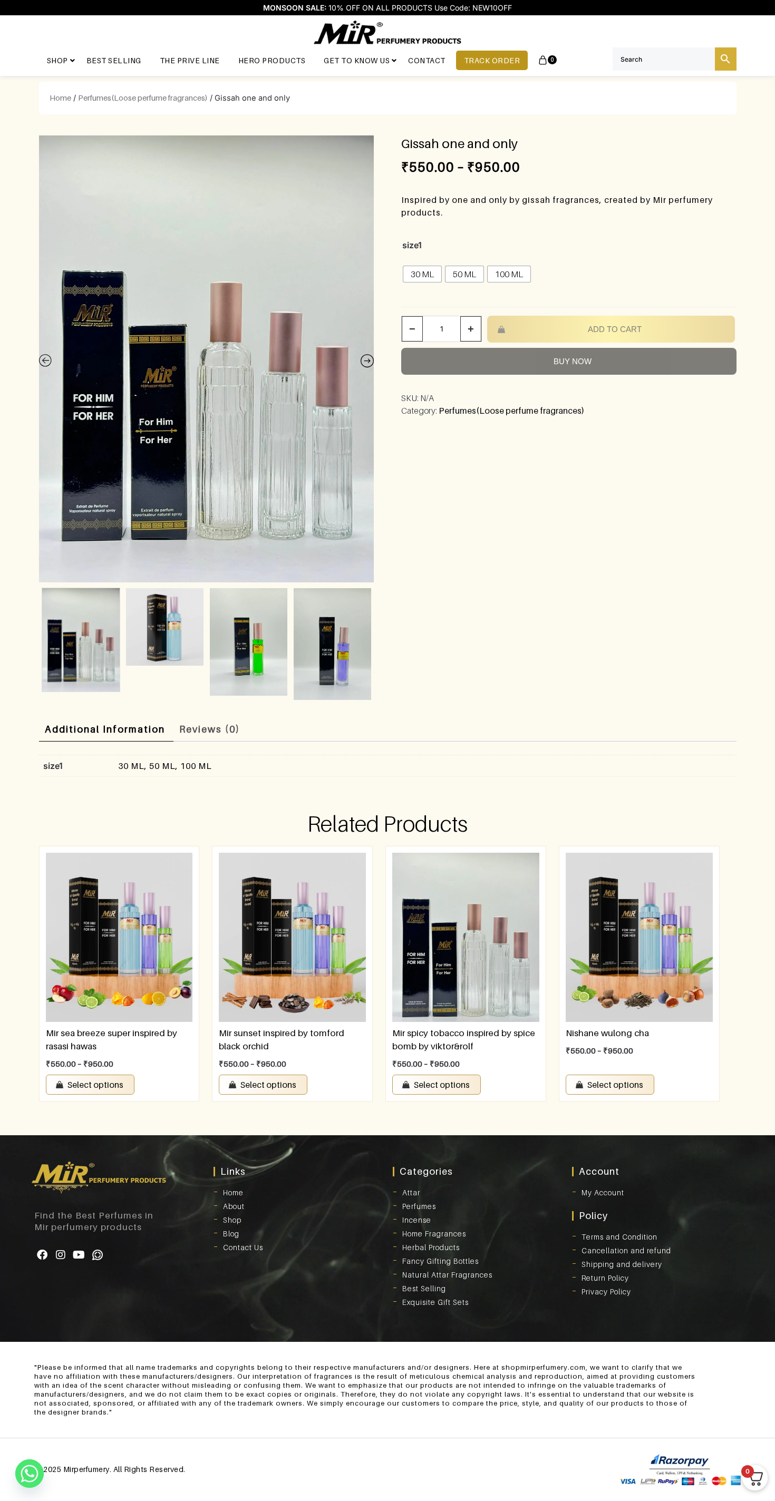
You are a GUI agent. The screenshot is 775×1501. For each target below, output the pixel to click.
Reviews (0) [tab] (209, 729)
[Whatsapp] (97, 1255)
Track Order (492, 60)
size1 (412, 245)
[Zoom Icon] (206, 358)
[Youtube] (79, 1255)
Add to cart (615, 329)
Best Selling (113, 60)
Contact (426, 60)
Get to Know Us (357, 60)
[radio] (422, 274)
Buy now (573, 361)
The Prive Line (190, 60)
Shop (57, 60)
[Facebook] (42, 1255)
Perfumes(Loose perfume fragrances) (143, 97)
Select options (95, 1084)
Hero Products (272, 60)
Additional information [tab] (105, 729)
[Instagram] (60, 1255)
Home (60, 97)
